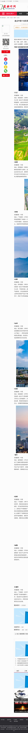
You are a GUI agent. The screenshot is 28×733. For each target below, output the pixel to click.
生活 (11, 17)
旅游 (23, 629)
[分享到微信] (5, 71)
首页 (20, 13)
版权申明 (9, 719)
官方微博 (10, 1)
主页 (8, 17)
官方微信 (16, 1)
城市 (15, 17)
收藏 (7, 51)
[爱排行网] (8, 7)
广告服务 (15, 719)
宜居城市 (23, 605)
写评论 (7, 75)
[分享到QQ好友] (5, 63)
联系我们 (21, 719)
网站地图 (16, 721)
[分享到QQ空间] (5, 67)
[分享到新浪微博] (5, 59)
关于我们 (3, 719)
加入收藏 (3, 1)
